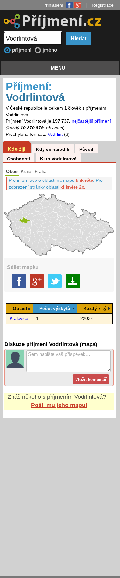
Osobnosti (18, 159)
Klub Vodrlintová (58, 159)
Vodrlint (55, 134)
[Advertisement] (60, 491)
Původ (86, 149)
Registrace (103, 5)
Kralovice (19, 318)
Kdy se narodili (52, 149)
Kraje (26, 171)
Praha (41, 171)
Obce (12, 171)
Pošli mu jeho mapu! (59, 405)
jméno (50, 50)
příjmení (22, 50)
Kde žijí (16, 149)
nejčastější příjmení (91, 121)
